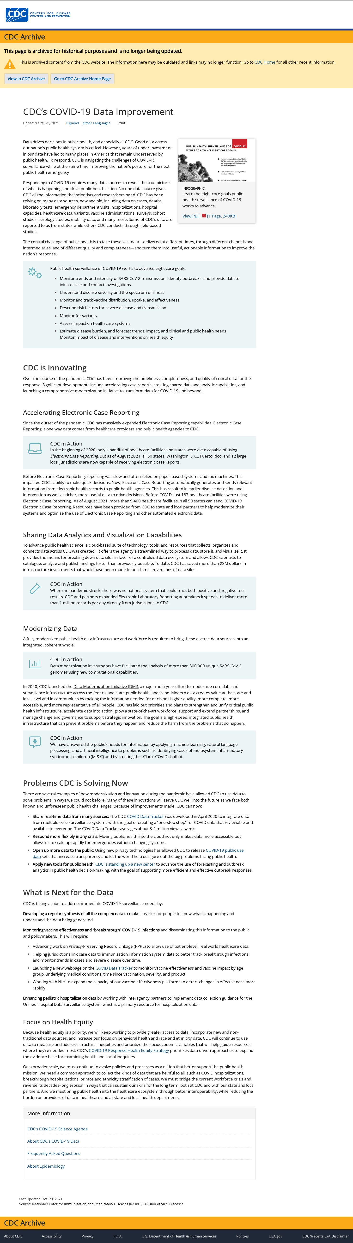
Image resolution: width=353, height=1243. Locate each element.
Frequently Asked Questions (53, 1153)
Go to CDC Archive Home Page (82, 78)
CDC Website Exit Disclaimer (325, 1236)
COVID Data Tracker (145, 816)
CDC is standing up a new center (125, 864)
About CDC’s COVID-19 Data (53, 1141)
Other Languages (96, 123)
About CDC (13, 1236)
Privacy (88, 1236)
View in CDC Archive (26, 78)
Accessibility (52, 1236)
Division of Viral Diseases (163, 1204)
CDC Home (265, 62)
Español (72, 123)
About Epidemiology (46, 1166)
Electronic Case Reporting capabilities (176, 423)
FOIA (118, 1236)
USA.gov (275, 1236)
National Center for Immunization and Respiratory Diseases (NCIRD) (86, 1204)
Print (121, 123)
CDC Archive (24, 37)
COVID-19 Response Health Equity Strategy (129, 1050)
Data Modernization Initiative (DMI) (105, 686)
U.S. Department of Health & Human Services (179, 1236)
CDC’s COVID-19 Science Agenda (57, 1129)
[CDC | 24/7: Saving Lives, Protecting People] (37, 14)
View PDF (210, 216)
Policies (242, 1236)
